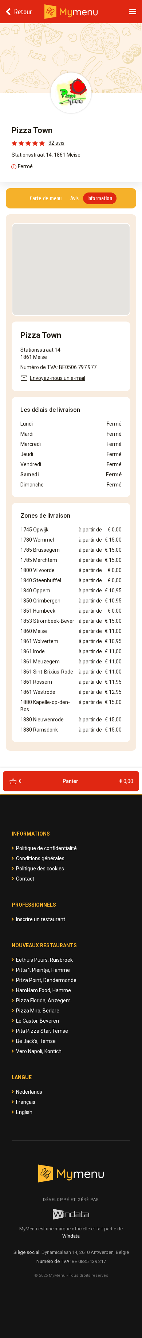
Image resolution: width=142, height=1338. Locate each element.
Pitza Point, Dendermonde (46, 980)
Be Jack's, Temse (36, 1041)
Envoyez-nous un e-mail (57, 378)
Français (25, 1102)
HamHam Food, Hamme (43, 990)
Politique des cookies (40, 868)
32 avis (56, 143)
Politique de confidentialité (46, 848)
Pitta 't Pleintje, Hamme (43, 970)
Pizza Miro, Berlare (37, 1011)
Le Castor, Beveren (37, 1021)
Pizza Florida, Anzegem (43, 1000)
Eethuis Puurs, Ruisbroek (44, 960)
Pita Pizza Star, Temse (42, 1031)
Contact (25, 879)
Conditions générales (40, 858)
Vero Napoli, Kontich (39, 1051)
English (24, 1112)
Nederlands (29, 1092)
